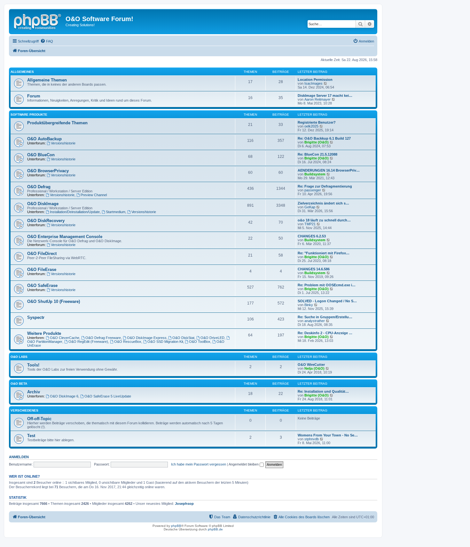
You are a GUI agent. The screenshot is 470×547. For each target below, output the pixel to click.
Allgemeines (22, 71)
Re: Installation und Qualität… (323, 391)
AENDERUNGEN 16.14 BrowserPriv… (329, 170)
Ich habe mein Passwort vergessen (198, 464)
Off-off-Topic (39, 418)
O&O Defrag (39, 186)
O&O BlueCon (41, 154)
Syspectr (35, 317)
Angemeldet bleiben (244, 464)
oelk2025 (311, 126)
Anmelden (19, 457)
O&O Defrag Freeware (103, 338)
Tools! (33, 365)
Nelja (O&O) (314, 368)
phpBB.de (215, 529)
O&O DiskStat (183, 338)
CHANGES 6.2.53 (312, 236)
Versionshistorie (63, 143)
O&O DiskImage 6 (64, 396)
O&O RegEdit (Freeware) (88, 341)
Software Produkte (29, 114)
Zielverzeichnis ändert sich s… (323, 203)
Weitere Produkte (44, 333)
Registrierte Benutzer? (317, 122)
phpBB (176, 526)
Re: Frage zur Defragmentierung (325, 186)
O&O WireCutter (311, 364)
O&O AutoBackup (44, 138)
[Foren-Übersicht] (38, 21)
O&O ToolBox (199, 341)
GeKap (309, 207)
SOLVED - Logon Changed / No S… (327, 301)
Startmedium (115, 212)
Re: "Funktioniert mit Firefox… (323, 253)
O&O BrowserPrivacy (48, 170)
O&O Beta (19, 383)
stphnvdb (311, 439)
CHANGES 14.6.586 (314, 269)
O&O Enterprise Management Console (64, 236)
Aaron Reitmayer (317, 99)
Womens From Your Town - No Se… (328, 435)
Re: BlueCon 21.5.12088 (317, 154)
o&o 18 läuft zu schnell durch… (324, 220)
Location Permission (315, 79)
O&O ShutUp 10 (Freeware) (53, 301)
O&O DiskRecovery (46, 220)
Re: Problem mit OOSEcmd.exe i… (327, 285)
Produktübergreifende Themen (57, 122)
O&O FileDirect (42, 253)
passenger (312, 190)
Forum (33, 96)
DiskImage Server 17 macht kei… (325, 95)
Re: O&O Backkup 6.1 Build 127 (324, 138)
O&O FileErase (41, 269)
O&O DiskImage (43, 203)
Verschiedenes (24, 410)
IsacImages (313, 83)
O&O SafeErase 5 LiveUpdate (107, 396)
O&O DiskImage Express (147, 338)
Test (31, 435)
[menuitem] (46, 41)
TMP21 (310, 224)
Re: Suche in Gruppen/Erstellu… (325, 317)
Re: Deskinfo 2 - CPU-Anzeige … (325, 333)
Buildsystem (314, 174)
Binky (308, 305)
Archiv (33, 391)
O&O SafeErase (42, 285)
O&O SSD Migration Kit (165, 341)
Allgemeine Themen (47, 80)
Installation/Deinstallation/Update (75, 212)
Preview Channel (94, 195)
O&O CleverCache (64, 338)
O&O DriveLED (212, 338)
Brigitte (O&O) (316, 142)
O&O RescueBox (127, 341)
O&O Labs (19, 356)
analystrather (314, 321)
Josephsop (184, 503)
